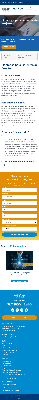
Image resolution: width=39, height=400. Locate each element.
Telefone (5, 194)
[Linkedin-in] (12, 310)
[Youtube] (26, 310)
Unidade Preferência (9, 226)
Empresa (5, 206)
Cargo (4, 213)
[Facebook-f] (17, 310)
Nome (4, 187)
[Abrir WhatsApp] (34, 395)
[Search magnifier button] (36, 2)
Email (4, 200)
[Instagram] (21, 310)
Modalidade (6, 219)
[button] (36, 10)
